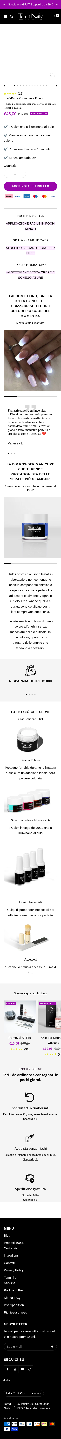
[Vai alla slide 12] (46, 85)
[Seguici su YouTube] (22, 1369)
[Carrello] (55, 16)
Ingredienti (11, 1255)
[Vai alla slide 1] (14, 85)
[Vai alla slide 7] (32, 85)
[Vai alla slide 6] (29, 85)
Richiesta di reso (15, 1312)
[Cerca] (11, 16)
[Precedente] (5, 86)
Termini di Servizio (10, 1280)
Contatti (9, 1263)
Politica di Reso (15, 1290)
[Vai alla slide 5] (26, 85)
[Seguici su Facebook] (7, 1369)
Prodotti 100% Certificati (14, 1245)
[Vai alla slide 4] (23, 85)
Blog (7, 1235)
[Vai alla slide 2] (17, 85)
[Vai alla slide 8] (34, 85)
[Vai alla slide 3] (20, 85)
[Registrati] (52, 1346)
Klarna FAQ (12, 1297)
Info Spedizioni (14, 1305)
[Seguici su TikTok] (29, 1369)
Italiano (34, 1393)
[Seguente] (55, 86)
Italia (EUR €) (14, 1393)
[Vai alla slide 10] (40, 85)
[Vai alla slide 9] (37, 85)
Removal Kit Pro (19, 1037)
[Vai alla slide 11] (43, 85)
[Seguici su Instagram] (15, 1369)
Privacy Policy (14, 1270)
